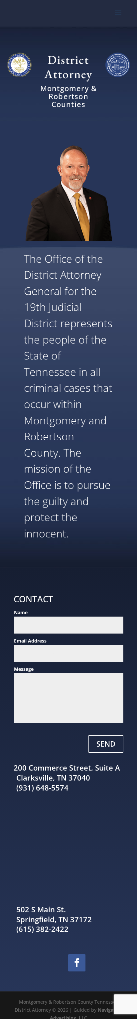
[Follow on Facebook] (76, 962)
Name (21, 612)
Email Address (30, 641)
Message (24, 669)
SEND (105, 744)
